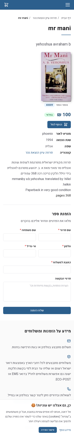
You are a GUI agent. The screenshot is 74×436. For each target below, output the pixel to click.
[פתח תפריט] (68, 5)
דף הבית (66, 18)
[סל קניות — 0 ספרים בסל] (6, 5)
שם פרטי (64, 230)
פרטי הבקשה (63, 278)
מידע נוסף (65, 430)
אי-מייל (30, 246)
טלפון (66, 246)
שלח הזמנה (37, 310)
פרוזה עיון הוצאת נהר (45, 18)
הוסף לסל (56, 124)
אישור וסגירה (47, 430)
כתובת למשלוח (61, 262)
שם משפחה (28, 230)
